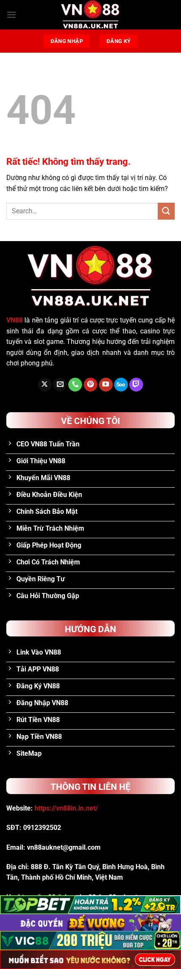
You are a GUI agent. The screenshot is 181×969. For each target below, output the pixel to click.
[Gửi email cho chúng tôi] (60, 385)
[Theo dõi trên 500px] (121, 385)
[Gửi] (166, 211)
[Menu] (11, 14)
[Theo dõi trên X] (45, 385)
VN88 (14, 320)
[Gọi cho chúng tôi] (75, 385)
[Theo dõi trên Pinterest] (91, 385)
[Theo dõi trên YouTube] (106, 385)
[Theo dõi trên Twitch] (136, 385)
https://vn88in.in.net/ (66, 808)
